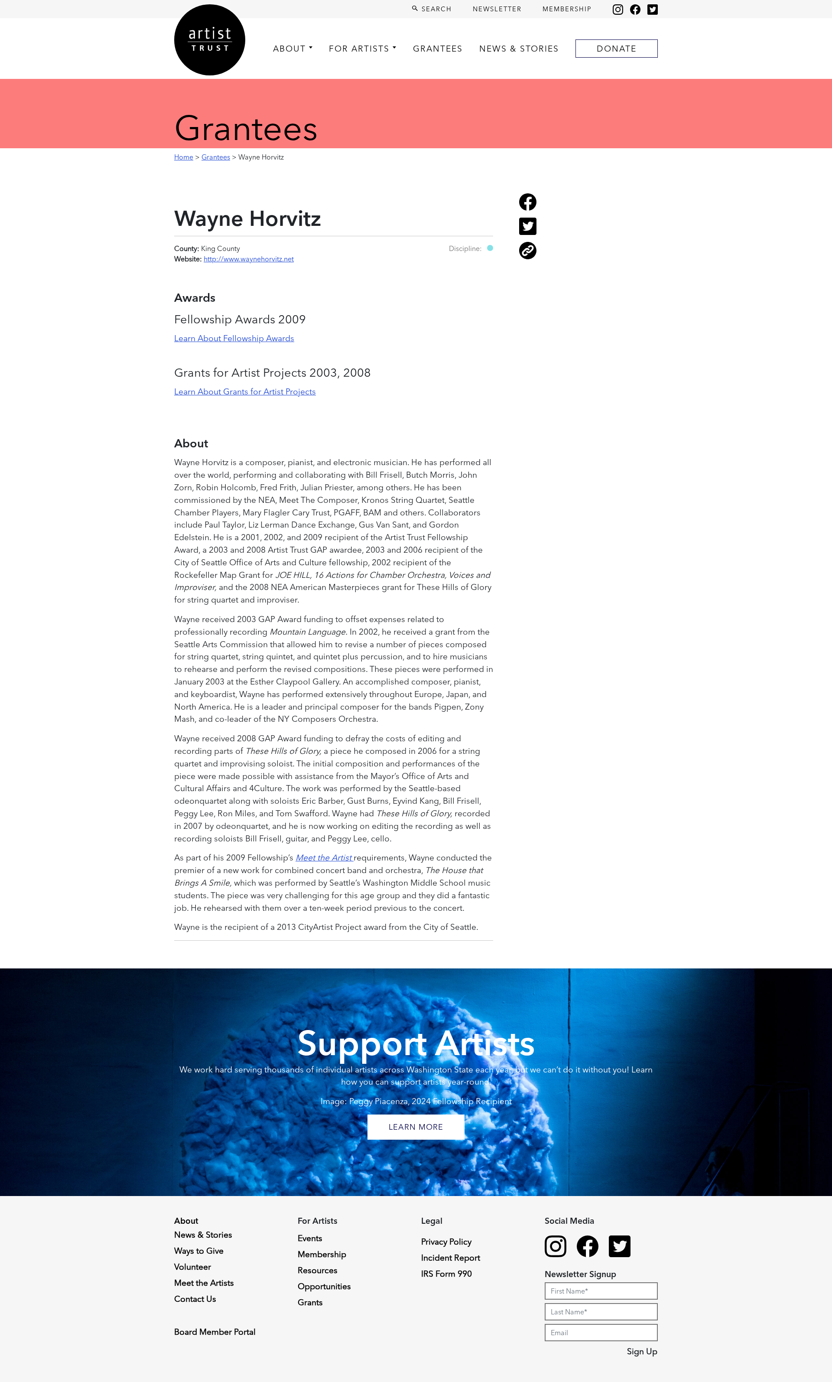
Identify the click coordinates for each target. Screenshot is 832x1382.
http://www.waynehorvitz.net (249, 258)
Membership (567, 9)
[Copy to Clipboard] (527, 256)
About (289, 48)
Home (183, 157)
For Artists (359, 48)
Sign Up (642, 1351)
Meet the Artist (325, 857)
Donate (617, 48)
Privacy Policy (446, 1241)
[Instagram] (618, 9)
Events (310, 1238)
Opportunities (324, 1286)
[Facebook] (635, 9)
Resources (318, 1270)
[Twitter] (652, 9)
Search (435, 9)
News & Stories (519, 48)
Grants (310, 1302)
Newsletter (497, 9)
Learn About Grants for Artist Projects (245, 391)
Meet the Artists (204, 1283)
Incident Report (450, 1257)
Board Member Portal (215, 1332)
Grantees (438, 48)
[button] (490, 248)
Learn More (416, 1127)
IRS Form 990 (446, 1273)
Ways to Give (199, 1250)
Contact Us (195, 1299)
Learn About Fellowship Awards (234, 338)
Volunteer (192, 1266)
